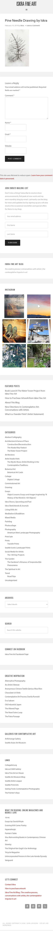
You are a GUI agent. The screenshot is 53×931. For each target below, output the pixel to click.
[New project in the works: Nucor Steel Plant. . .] (39, 331)
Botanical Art (10, 469)
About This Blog (12, 402)
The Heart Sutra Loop (13, 712)
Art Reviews (10, 454)
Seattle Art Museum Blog (15, 777)
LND (47, 923)
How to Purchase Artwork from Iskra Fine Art (25, 398)
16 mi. (7, 817)
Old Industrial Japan (13, 704)
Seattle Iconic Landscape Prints (17, 547)
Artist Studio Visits (12, 458)
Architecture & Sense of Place (17, 441)
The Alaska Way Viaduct (17, 447)
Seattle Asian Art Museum (15, 742)
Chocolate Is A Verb (12, 692)
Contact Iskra (10, 884)
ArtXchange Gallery (13, 738)
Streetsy (8, 844)
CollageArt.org (11, 765)
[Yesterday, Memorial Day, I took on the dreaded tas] (14, 331)
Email (8, 134)
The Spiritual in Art (12, 569)
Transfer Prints (13, 543)
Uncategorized (11, 580)
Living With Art (11, 509)
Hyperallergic (10, 829)
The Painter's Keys (12, 792)
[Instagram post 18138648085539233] (39, 306)
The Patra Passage (12, 716)
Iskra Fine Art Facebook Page (16, 654)
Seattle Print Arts (11, 785)
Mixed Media (10, 517)
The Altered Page (12, 708)
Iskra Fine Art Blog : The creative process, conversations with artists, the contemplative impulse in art (23, 895)
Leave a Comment (33, 25)
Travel (7, 573)
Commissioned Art (12, 483)
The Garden (9, 559)
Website (8, 146)
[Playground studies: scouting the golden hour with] (14, 306)
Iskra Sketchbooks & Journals (17, 505)
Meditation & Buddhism (14, 513)
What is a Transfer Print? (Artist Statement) (24, 414)
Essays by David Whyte (14, 821)
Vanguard (9, 860)
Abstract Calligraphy (13, 437)
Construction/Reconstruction (19, 444)
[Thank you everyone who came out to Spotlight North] (39, 355)
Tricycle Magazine (12, 852)
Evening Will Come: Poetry (15, 825)
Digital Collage (13, 479)
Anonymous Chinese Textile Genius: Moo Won (23, 688)
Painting (8, 521)
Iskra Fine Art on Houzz (14, 773)
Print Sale (9, 536)
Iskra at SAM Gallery (13, 769)
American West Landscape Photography (23, 532)
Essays (7, 491)
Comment (9, 95)
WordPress (7, 925)
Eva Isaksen (9, 700)
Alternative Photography (15, 680)
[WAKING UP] (14, 355)
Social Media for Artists (14, 551)
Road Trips (11, 576)
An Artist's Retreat (12, 684)
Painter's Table (11, 833)
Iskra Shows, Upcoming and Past (18, 501)
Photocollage (10, 525)
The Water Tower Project (17, 450)
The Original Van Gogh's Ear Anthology (21, 848)
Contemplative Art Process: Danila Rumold (22, 696)
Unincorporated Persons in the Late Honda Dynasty (26, 856)
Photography (10, 529)
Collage (8, 476)
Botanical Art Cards (15, 472)
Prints (7, 540)
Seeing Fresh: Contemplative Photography (22, 789)
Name (8, 122)
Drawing (8, 487)
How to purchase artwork (15, 888)
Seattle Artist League (13, 781)
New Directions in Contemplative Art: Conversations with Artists (22, 408)
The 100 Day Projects (15, 555)
